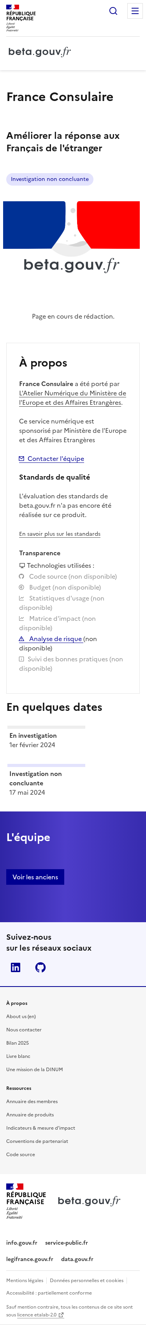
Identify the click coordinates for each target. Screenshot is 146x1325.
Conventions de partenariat (37, 1141)
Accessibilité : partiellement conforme (49, 1293)
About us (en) (21, 1016)
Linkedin (15, 967)
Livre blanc (18, 1056)
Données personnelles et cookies (86, 1280)
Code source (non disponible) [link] (72, 576)
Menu (135, 11)
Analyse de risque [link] (55, 638)
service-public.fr (66, 1243)
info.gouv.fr (21, 1243)
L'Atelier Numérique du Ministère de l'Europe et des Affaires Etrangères (72, 397)
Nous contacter (24, 1029)
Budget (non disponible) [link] (64, 587)
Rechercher (113, 11)
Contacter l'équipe (56, 458)
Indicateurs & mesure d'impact (40, 1128)
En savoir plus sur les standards (59, 534)
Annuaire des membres (32, 1101)
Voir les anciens (35, 877)
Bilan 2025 (17, 1043)
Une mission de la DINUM (34, 1069)
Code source (20, 1154)
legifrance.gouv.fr (29, 1259)
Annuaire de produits (30, 1114)
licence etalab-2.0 (36, 1314)
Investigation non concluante (50, 179)
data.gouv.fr (77, 1259)
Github (40, 967)
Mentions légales (24, 1280)
